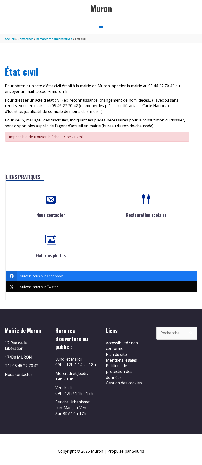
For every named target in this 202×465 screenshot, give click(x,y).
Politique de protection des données (119, 371)
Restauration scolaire (146, 215)
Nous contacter (50, 215)
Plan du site (116, 354)
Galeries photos (51, 255)
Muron (101, 8)
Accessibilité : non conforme (122, 345)
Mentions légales (121, 360)
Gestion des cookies (124, 383)
